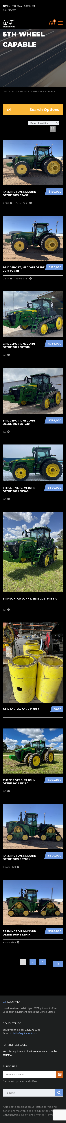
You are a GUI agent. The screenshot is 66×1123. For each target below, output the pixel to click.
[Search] (59, 1092)
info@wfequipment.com (23, 1033)
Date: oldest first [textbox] (39, 123)
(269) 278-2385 (9, 10)
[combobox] (43, 123)
